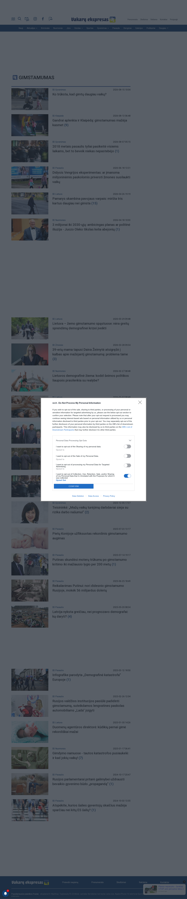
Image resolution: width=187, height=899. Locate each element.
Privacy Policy (109, 496)
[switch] (127, 446)
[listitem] (93, 440)
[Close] (140, 403)
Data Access (93, 496)
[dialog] (93, 449)
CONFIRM (74, 486)
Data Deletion (78, 496)
